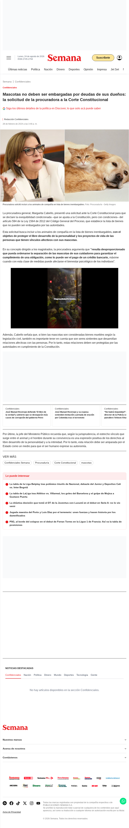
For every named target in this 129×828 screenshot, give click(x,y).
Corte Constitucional (65, 462)
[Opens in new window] (11, 803)
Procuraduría (42, 462)
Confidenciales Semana (17, 462)
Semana (7, 81)
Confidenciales (23, 81)
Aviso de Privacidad (15, 812)
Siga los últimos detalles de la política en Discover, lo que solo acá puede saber (53, 108)
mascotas (86, 462)
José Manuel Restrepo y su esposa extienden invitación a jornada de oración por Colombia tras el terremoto (74, 415)
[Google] (5, 803)
